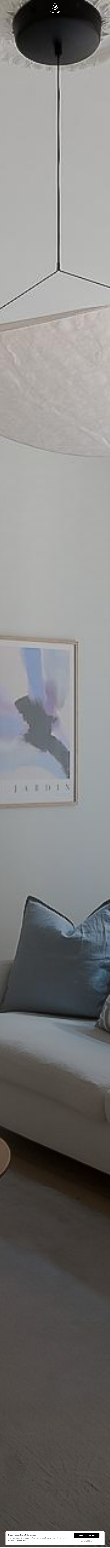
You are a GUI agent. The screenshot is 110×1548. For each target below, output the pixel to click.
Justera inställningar (86, 1541)
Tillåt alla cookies (87, 1536)
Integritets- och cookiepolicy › (17, 1540)
